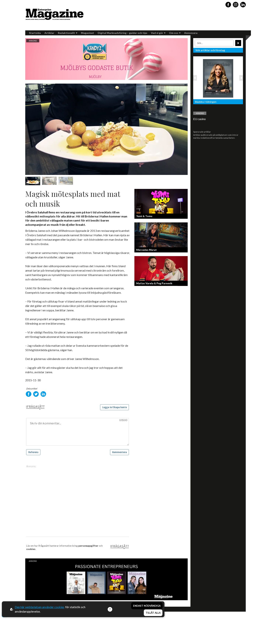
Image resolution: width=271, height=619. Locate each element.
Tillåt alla (153, 612)
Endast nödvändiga (147, 605)
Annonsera (190, 32)
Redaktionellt (66, 32)
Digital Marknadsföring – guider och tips (122, 32)
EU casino (199, 119)
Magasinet (87, 32)
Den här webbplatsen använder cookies (39, 607)
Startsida (35, 32)
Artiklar (49, 32)
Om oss (173, 32)
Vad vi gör (157, 32)
